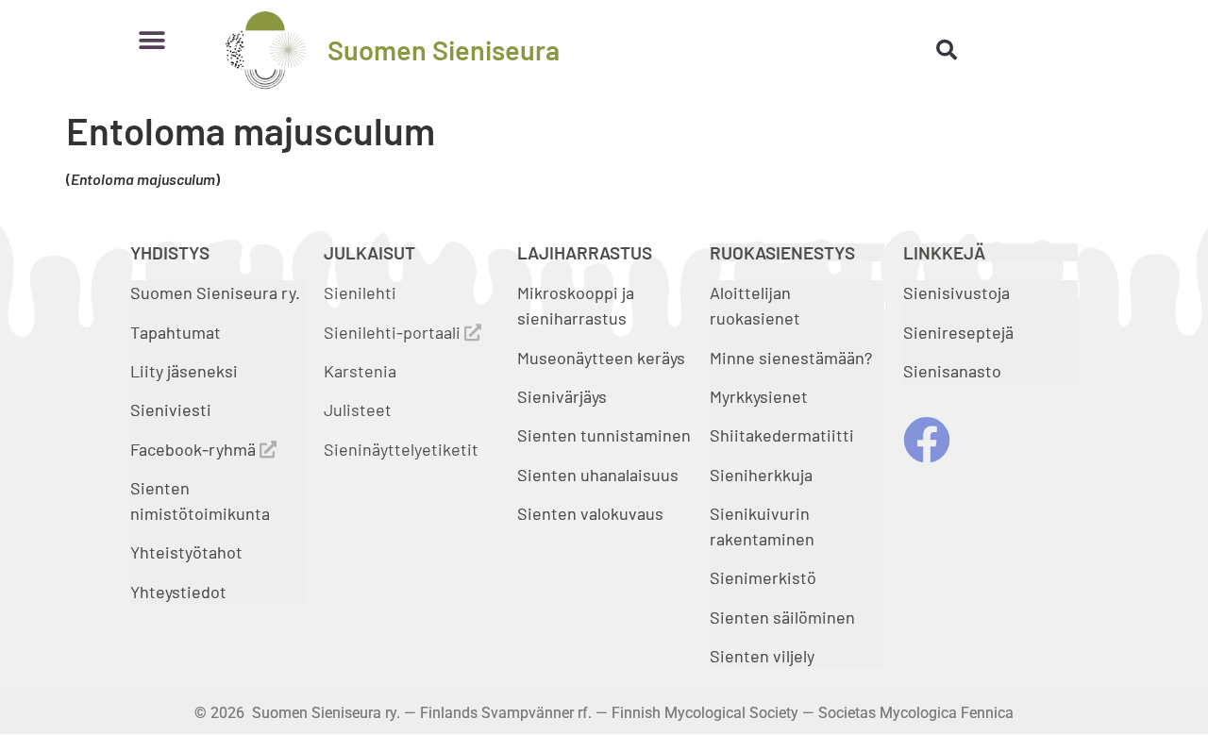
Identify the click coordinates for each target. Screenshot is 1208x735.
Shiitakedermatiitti (782, 435)
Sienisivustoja (956, 292)
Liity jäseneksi (184, 370)
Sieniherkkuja (761, 474)
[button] (151, 40)
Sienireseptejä (958, 332)
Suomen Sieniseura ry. (215, 292)
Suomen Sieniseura (443, 49)
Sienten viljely (762, 655)
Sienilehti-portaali (394, 332)
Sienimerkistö (763, 577)
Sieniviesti (172, 409)
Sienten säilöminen (782, 617)
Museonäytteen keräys (601, 357)
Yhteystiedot (178, 591)
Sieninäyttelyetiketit (401, 449)
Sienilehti (360, 292)
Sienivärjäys (562, 396)
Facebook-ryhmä (195, 449)
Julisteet (358, 409)
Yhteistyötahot (186, 552)
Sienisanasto (952, 370)
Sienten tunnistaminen (604, 435)
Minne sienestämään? (791, 357)
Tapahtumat (175, 332)
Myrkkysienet (759, 396)
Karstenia (360, 370)
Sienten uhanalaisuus (598, 474)
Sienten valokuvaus (590, 513)
